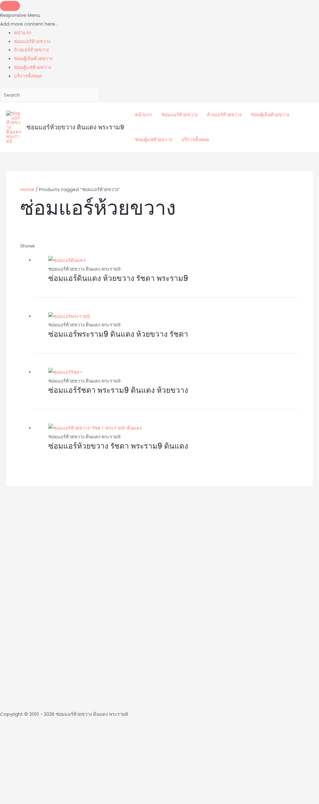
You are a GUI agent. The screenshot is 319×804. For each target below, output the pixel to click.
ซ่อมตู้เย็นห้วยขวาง (270, 114)
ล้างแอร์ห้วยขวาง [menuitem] (31, 49)
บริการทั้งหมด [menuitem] (28, 76)
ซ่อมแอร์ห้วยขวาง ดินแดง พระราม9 (75, 127)
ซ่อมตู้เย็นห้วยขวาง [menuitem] (33, 58)
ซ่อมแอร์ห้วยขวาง (179, 114)
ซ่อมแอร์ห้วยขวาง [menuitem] (32, 41)
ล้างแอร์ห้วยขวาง (224, 114)
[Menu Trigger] (10, 6)
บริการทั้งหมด (195, 139)
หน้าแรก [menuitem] (22, 32)
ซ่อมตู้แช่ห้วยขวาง (153, 139)
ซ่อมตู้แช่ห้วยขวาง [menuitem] (32, 67)
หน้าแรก (143, 114)
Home (27, 189)
